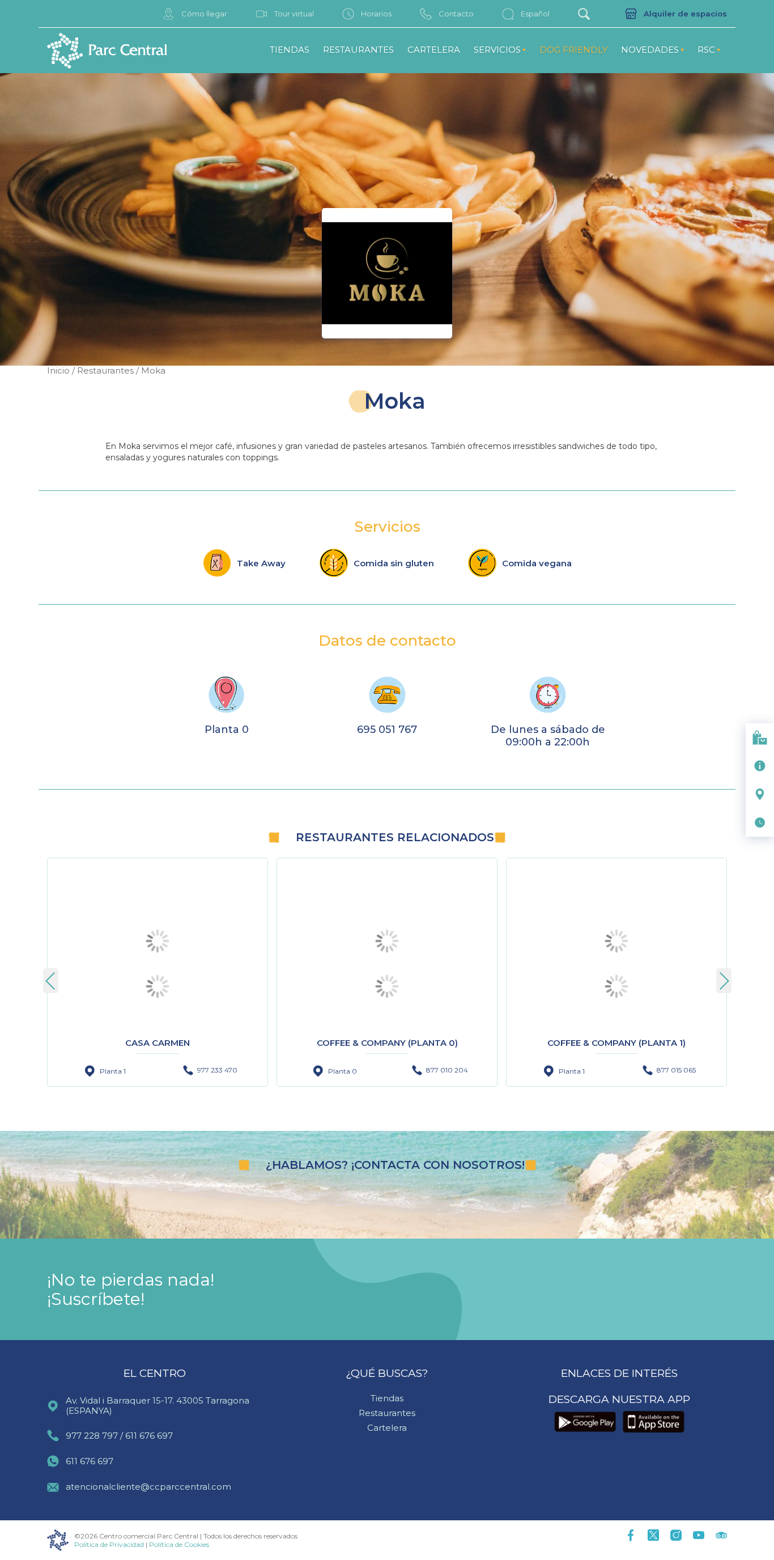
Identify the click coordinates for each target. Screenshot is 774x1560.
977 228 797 (92, 1435)
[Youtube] (698, 1535)
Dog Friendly (573, 49)
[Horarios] (760, 822)
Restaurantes (358, 49)
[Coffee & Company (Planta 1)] (616, 986)
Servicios (497, 49)
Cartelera (433, 49)
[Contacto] (760, 766)
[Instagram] (676, 1535)
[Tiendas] (760, 737)
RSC (706, 49)
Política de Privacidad (109, 1544)
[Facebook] (630, 1535)
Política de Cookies (179, 1544)
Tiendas (289, 49)
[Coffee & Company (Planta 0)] (386, 986)
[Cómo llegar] (760, 794)
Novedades (650, 49)
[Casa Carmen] (157, 986)
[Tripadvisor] (721, 1535)
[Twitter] (653, 1535)
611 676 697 (149, 1435)
